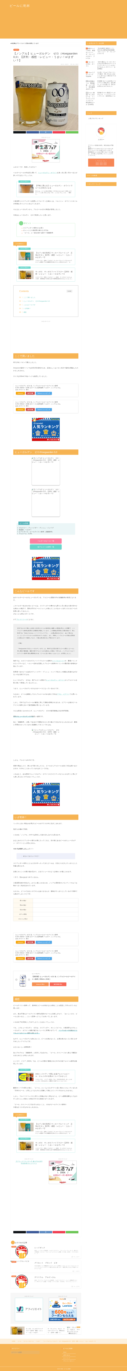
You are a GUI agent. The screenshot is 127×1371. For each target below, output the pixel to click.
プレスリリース (21, 619)
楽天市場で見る (58, 984)
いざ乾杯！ (27, 308)
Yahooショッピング (43, 393)
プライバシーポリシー (68, 1361)
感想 (25, 312)
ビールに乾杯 (20, 6)
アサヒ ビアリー (63, 694)
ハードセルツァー (58, 661)
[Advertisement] (63, 26)
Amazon (20, 393)
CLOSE (69, 291)
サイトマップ (66, 1358)
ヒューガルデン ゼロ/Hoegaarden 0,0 (37, 301)
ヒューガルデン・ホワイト (47, 172)
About (64, 1352)
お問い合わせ (66, 1355)
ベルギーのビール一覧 (45, 541)
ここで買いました (29, 297)
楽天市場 (30, 393)
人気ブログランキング (95, 118)
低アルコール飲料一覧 (45, 547)
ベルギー (16, 49)
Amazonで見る (40, 984)
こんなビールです (29, 305)
